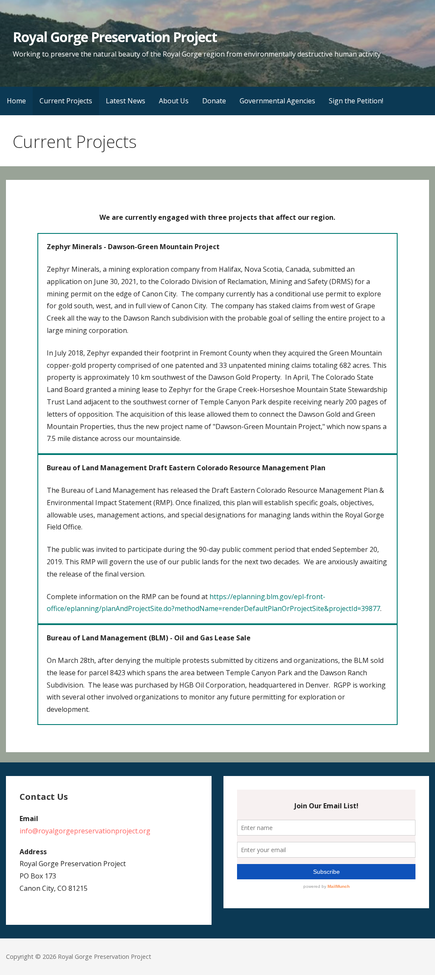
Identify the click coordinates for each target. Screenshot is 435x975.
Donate (214, 100)
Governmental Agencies (277, 100)
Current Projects (66, 100)
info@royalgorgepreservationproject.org (85, 831)
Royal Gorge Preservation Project (115, 37)
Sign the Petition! (356, 100)
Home (16, 100)
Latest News (125, 100)
